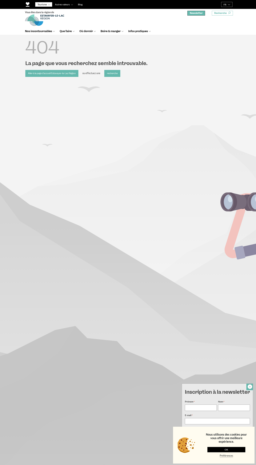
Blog (80, 4)
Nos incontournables (38, 31)
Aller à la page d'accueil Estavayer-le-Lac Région (52, 73)
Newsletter (196, 13)
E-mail (189, 415)
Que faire (66, 31)
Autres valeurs (62, 4)
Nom (221, 401)
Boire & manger (111, 31)
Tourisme (42, 4)
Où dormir (86, 31)
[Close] (249, 387)
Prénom (190, 401)
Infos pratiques (138, 31)
